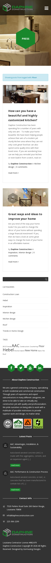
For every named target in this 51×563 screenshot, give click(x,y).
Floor (41, 346)
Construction (24, 346)
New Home (31, 350)
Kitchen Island (19, 351)
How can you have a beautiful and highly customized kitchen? (22, 115)
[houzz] (38, 427)
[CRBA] (18, 427)
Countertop (34, 346)
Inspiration (13, 252)
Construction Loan (11, 294)
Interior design (25, 252)
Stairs (40, 351)
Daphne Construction (12, 546)
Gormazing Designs (32, 549)
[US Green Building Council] (8, 427)
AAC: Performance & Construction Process (29, 472)
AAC (15, 345)
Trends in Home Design (13, 331)
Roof (5, 324)
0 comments (21, 167)
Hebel (5, 300)
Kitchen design (9, 318)
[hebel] (28, 427)
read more (13, 173)
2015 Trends (7, 346)
